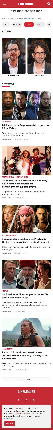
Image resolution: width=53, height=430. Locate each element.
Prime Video (7, 122)
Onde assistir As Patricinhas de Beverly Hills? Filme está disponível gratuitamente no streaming (24, 184)
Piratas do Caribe (9, 235)
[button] (19, 399)
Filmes (10, 19)
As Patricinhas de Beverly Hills (15, 177)
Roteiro (29, 24)
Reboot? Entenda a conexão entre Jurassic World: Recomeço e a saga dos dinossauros (25, 355)
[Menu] (4, 4)
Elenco (40, 24)
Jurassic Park (7, 349)
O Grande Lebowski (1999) (25, 19)
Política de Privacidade (20, 414)
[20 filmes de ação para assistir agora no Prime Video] (26, 105)
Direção (17, 24)
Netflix (5, 291)
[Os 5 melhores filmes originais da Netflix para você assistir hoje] (26, 274)
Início (4, 19)
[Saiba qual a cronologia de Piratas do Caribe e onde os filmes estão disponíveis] (26, 219)
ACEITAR (9, 423)
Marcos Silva (7, 139)
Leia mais (26, 379)
